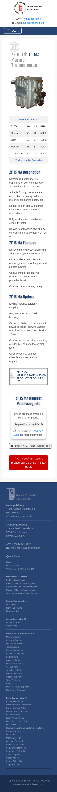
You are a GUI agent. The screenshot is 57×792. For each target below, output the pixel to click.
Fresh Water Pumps (15, 718)
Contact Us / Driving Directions (20, 569)
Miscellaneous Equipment (17, 687)
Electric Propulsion (14, 643)
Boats (8, 683)
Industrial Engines (14, 640)
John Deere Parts (14, 670)
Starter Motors (12, 758)
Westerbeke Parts (14, 677)
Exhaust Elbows (13, 714)
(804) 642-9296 (32, 19)
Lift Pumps (11, 734)
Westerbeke (11, 625)
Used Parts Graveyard (16, 690)
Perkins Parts (12, 657)
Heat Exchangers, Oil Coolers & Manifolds (25, 728)
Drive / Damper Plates (16, 708)
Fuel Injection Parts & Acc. (18, 721)
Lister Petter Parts (14, 663)
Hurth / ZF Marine (14, 608)
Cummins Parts (13, 660)
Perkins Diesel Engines (16, 580)
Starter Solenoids (14, 761)
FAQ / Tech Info (13, 565)
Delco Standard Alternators (18, 704)
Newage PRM (12, 611)
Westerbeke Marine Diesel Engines (21, 586)
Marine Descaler (13, 738)
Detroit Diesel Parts (15, 673)
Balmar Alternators (14, 701)
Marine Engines (13, 637)
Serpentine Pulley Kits (16, 751)
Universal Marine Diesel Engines (20, 590)
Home (8, 562)
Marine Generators (14, 650)
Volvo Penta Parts (14, 680)
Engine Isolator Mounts (16, 711)
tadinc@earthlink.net (34, 22)
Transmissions (12, 647)
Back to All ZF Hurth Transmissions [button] (32, 446)
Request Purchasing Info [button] (27, 424)
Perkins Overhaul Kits (15, 744)
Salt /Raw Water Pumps (16, 748)
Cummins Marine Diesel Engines (20, 583)
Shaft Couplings (13, 754)
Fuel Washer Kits (13, 724)
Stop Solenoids (13, 764)
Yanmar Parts (12, 667)
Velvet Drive (11, 604)
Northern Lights (13, 622)
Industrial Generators (15, 653)
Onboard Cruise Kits (15, 741)
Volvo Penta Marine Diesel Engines (21, 593)
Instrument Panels (14, 731)
